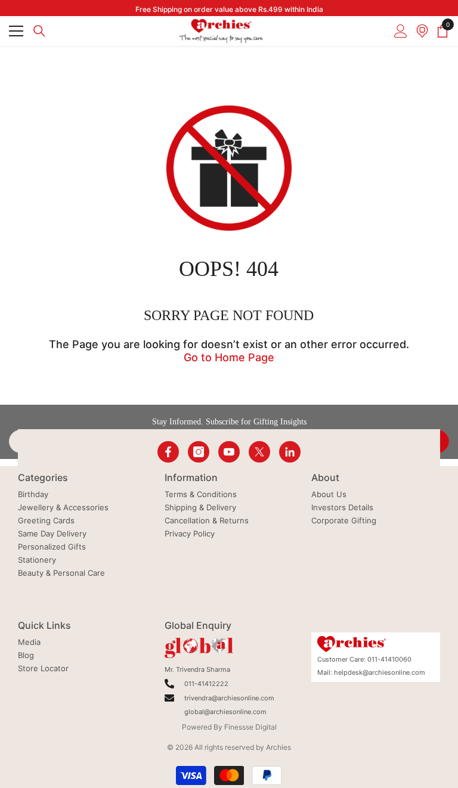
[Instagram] (198, 452)
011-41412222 (206, 684)
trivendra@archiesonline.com (229, 698)
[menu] (16, 31)
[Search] (39, 31)
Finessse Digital (250, 726)
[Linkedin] (290, 452)
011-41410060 (389, 659)
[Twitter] (259, 452)
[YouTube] (229, 452)
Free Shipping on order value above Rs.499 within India (229, 9)
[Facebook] (168, 452)
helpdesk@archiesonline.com (379, 672)
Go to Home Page (229, 357)
